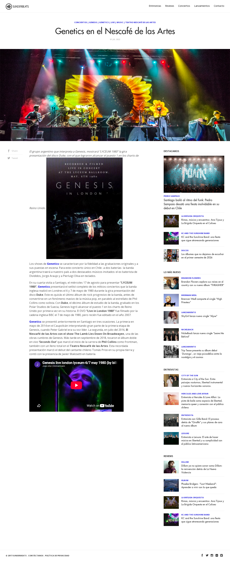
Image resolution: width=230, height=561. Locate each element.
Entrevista (187, 415)
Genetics (104, 22)
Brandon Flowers (191, 278)
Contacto (219, 5)
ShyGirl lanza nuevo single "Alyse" (199, 316)
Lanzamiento (188, 312)
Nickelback (187, 329)
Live (113, 22)
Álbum (184, 480)
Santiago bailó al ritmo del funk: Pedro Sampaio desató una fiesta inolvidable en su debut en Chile (191, 204)
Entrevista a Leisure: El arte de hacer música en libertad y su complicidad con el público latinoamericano (201, 440)
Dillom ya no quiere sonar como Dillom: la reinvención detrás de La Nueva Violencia (201, 469)
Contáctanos (35, 555)
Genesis (93, 22)
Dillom (185, 462)
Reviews (169, 5)
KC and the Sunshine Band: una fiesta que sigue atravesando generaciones (200, 239)
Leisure (185, 433)
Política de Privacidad (57, 555)
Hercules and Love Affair (194, 393)
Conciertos (184, 5)
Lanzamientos (202, 5)
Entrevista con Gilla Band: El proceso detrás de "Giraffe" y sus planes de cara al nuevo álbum (201, 422)
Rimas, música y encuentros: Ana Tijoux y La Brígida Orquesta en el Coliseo (202, 222)
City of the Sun (189, 375)
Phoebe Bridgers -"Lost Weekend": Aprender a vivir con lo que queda (199, 486)
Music (120, 22)
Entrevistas (155, 5)
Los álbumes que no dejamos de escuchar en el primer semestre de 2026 (202, 256)
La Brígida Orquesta (192, 216)
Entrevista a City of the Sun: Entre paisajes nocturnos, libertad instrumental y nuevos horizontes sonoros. (202, 382)
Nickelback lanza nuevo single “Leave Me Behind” (202, 335)
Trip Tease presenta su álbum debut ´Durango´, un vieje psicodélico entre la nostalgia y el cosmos (201, 354)
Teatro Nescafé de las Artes (140, 22)
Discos (185, 250)
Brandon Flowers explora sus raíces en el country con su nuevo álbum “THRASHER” (202, 283)
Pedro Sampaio (172, 196)
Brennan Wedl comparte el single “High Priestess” (201, 301)
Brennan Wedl (189, 295)
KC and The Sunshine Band (195, 233)
